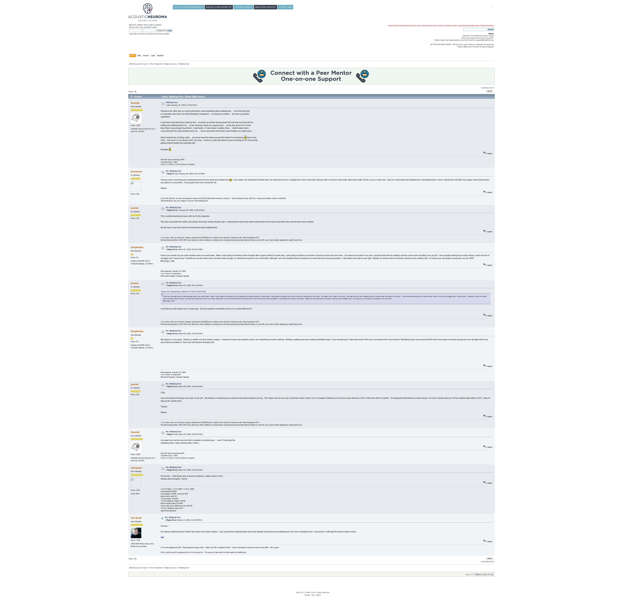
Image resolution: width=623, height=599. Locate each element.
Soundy (135, 103)
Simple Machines (323, 592)
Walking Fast (172, 102)
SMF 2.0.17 (300, 592)
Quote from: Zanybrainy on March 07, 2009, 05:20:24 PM (183, 291)
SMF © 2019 (311, 592)
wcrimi (134, 208)
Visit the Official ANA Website (188, 7)
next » (492, 88)
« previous (485, 88)
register (158, 25)
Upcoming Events (243, 7)
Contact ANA (285, 7)
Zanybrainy (137, 247)
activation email (150, 27)
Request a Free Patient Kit (219, 7)
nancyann (136, 467)
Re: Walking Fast (173, 171)
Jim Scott (136, 517)
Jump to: (468, 574)
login (151, 25)
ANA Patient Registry (265, 7)
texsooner (136, 171)
